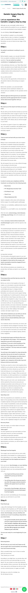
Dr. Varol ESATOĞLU (4, 1)
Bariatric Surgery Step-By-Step (14, 15)
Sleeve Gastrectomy (12, 1)
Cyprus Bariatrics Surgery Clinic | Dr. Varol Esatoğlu (6, 4)
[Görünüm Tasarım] (14, 592)
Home (3, 8)
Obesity (8, 8)
